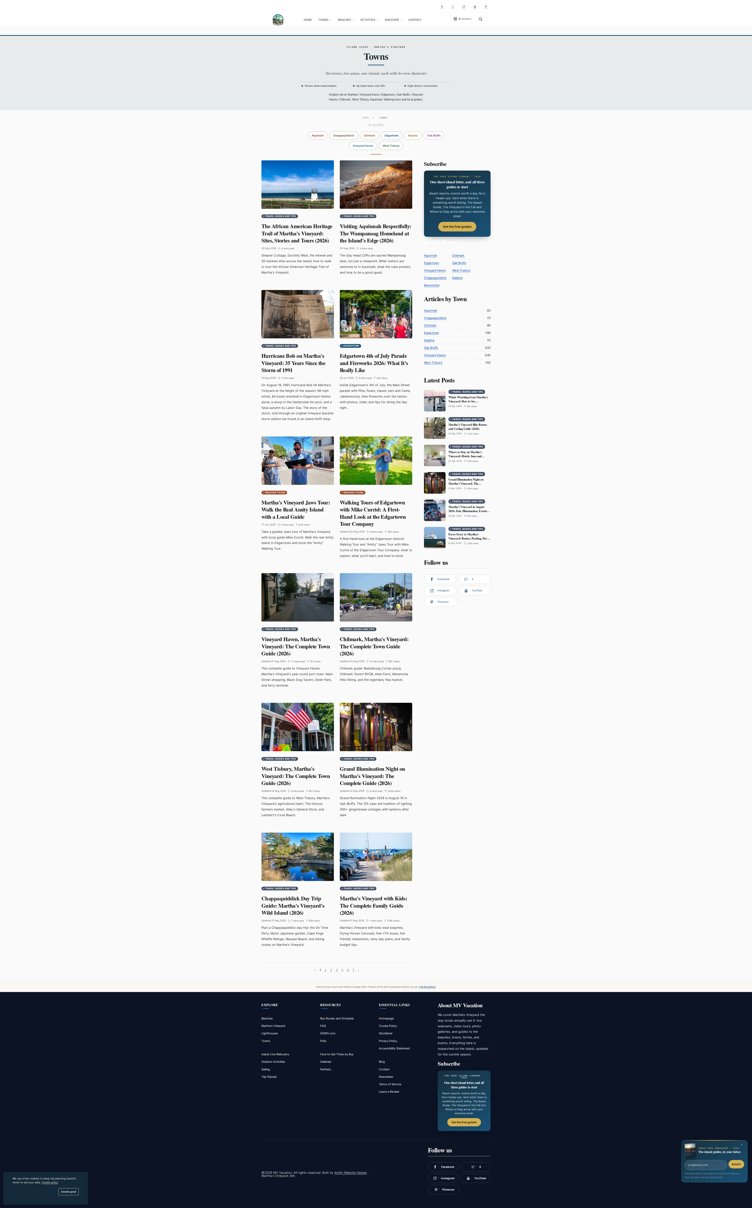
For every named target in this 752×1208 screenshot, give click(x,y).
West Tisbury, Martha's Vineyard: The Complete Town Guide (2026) (295, 776)
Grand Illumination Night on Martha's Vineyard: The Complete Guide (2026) (372, 776)
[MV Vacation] (278, 20)
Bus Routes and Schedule (337, 1018)
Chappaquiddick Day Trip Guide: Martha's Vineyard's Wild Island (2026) (292, 905)
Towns (323, 19)
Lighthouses (269, 1033)
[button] (462, 18)
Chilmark (369, 135)
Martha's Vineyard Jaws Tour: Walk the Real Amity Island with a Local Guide (295, 509)
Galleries (325, 1061)
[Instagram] (464, 6)
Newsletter (386, 1077)
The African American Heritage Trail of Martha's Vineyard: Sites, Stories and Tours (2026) (296, 233)
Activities (368, 19)
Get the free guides (457, 227)
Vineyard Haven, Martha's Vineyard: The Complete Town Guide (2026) (295, 646)
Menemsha (431, 285)
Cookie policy (50, 1182)
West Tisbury (391, 145)
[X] (453, 6)
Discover (392, 19)
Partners (325, 1069)
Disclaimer (385, 1033)
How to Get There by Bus (337, 1054)
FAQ (323, 1026)
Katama (413, 135)
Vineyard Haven (363, 145)
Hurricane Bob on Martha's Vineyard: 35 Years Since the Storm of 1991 (293, 363)
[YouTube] (475, 6)
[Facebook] (442, 6)
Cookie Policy (388, 1026)
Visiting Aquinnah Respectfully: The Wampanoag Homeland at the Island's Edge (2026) (375, 233)
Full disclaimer (427, 986)
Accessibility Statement (394, 1048)
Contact (415, 19)
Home (308, 19)
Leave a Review (389, 1091)
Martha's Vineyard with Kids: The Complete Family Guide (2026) (373, 905)
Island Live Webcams (275, 1054)
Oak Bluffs (433, 135)
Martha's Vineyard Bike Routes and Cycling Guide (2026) (467, 426)
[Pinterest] (486, 6)
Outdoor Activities (273, 1061)
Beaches (345, 19)
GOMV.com (327, 1033)
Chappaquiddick (343, 135)
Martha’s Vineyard (273, 1026)
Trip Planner (269, 1077)
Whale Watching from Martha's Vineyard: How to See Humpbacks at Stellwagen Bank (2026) (468, 403)
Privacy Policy (388, 1041)
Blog (382, 1061)
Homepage (386, 1018)
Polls (323, 1041)
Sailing (265, 1069)
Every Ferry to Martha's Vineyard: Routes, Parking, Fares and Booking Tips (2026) (468, 538)
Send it (736, 1164)
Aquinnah (318, 135)
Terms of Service (390, 1084)
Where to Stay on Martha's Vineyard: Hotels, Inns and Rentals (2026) (465, 456)
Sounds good (68, 1191)
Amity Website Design (350, 1173)
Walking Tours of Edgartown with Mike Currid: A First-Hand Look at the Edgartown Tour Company (373, 513)
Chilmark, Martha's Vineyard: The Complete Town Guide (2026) (374, 646)
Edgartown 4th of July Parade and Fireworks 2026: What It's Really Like (374, 363)
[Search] (480, 19)
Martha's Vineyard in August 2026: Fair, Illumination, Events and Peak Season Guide (467, 511)
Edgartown (392, 135)
